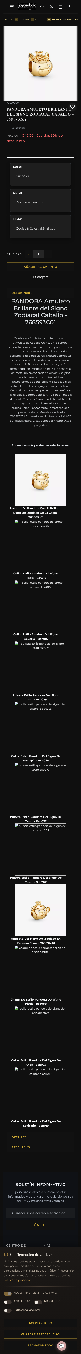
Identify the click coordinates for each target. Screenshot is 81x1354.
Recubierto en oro (29, 202)
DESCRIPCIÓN (22, 292)
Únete (40, 1225)
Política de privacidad (18, 1280)
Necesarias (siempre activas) (35, 1292)
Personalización (27, 1309)
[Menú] (11, 6)
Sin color (22, 176)
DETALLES (19, 1137)
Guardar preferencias (40, 1334)
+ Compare (41, 277)
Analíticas (22, 1301)
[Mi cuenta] (51, 6)
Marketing (52, 1301)
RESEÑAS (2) (21, 1147)
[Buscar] (42, 6)
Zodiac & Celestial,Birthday (35, 228)
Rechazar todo (40, 1345)
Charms (24, 19)
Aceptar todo (40, 1323)
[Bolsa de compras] (60, 6)
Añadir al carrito (40, 266)
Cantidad (14, 254)
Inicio (9, 19)
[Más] (69, 6)
